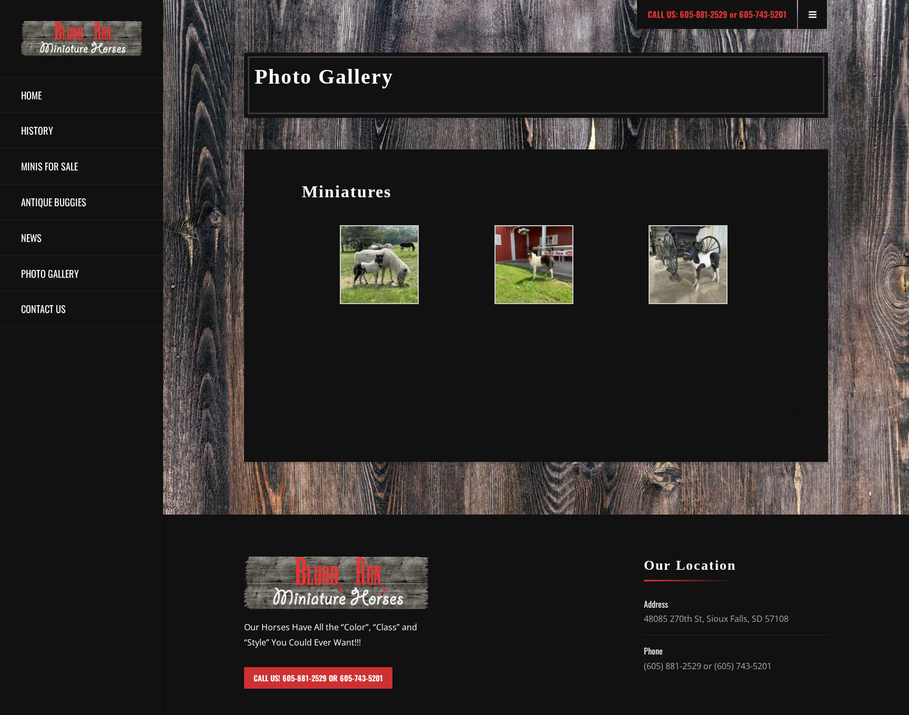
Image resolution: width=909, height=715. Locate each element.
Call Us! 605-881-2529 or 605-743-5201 (318, 677)
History (37, 130)
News (31, 237)
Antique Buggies (53, 202)
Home (31, 95)
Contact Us (43, 308)
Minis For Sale (49, 166)
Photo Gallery (50, 273)
